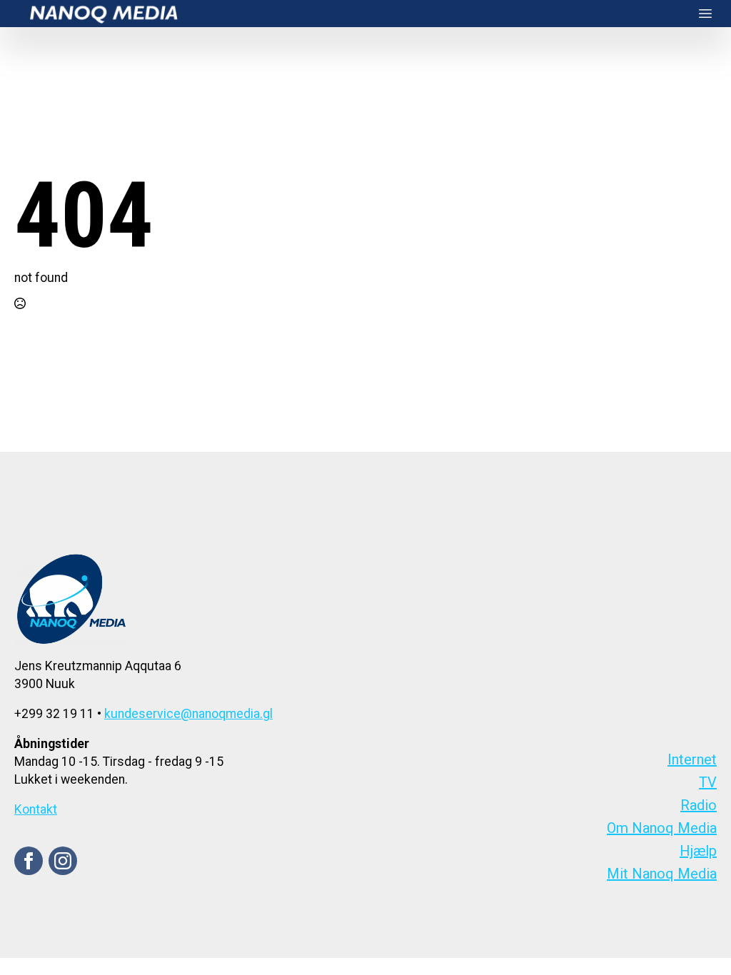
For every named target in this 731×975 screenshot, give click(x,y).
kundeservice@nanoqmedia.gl (188, 714)
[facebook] (28, 861)
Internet (692, 759)
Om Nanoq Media (662, 828)
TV (708, 782)
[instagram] (63, 861)
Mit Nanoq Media (662, 873)
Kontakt (35, 809)
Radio (698, 805)
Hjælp (698, 850)
